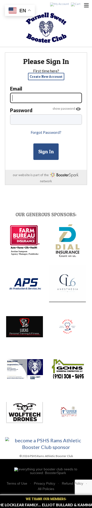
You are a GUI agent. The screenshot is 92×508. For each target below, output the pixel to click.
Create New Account (46, 76)
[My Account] (59, 4)
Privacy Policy (44, 483)
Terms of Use (17, 483)
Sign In (46, 151)
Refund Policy (72, 483)
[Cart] (75, 4)
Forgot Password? (46, 132)
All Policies (46, 489)
